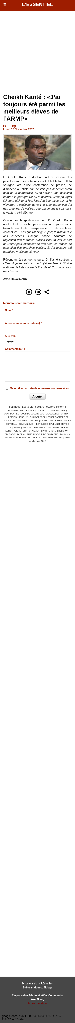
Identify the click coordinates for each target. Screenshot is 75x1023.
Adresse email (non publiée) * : (24, 323)
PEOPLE (30, 410)
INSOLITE (33, 420)
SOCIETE (39, 407)
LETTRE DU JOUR (15, 417)
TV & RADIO (42, 410)
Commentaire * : (15, 348)
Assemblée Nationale (53, 438)
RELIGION (63, 431)
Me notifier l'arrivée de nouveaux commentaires (39, 388)
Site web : (11, 336)
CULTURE (50, 407)
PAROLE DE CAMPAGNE (46, 434)
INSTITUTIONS (49, 431)
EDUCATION (10, 434)
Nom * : (9, 310)
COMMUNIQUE (26, 424)
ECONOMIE (27, 407)
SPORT (60, 407)
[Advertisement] (35, 52)
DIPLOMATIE (39, 427)
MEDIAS (68, 420)
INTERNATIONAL (16, 410)
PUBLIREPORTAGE (59, 424)
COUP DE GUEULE (49, 414)
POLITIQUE (14, 407)
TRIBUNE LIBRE (58, 410)
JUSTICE (26, 427)
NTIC (9, 427)
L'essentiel (37, 4)
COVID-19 (36, 438)
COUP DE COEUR (29, 414)
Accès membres (37, 1003)
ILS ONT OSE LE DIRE (51, 420)
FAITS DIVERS (20, 420)
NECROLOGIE (41, 424)
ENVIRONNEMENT (31, 431)
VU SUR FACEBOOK (36, 417)
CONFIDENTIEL (11, 414)
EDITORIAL (11, 424)
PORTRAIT (65, 414)
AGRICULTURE (25, 434)
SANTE (17, 427)
